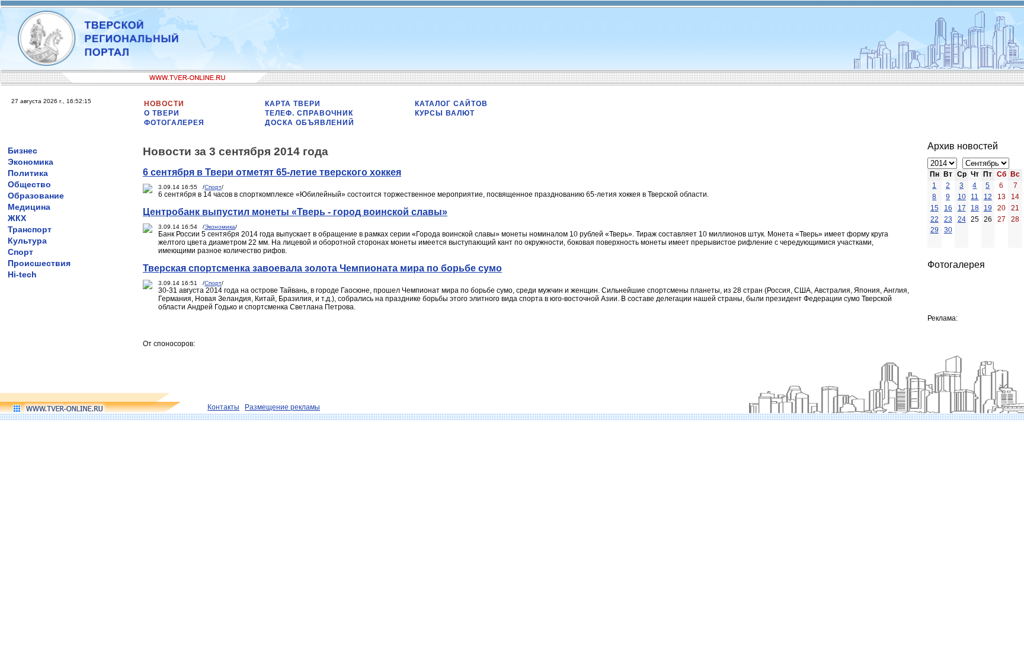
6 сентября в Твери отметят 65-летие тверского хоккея (272, 172)
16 (948, 208)
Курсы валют (445, 113)
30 (948, 230)
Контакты (223, 407)
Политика (28, 173)
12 (988, 197)
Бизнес (22, 150)
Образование (36, 195)
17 (962, 208)
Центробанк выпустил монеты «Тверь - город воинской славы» (295, 212)
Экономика (30, 162)
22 (934, 219)
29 (934, 230)
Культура (27, 240)
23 (948, 219)
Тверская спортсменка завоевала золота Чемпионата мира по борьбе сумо (322, 268)
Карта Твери (293, 104)
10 (962, 197)
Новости (164, 104)
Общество (29, 184)
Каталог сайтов (451, 104)
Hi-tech (22, 274)
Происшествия (39, 263)
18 (975, 208)
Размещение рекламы (282, 407)
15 (934, 208)
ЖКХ (17, 218)
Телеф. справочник (309, 113)
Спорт (20, 252)
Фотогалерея (174, 123)
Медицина (29, 207)
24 (962, 219)
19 (988, 208)
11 (974, 197)
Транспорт (30, 229)
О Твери (162, 113)
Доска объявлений (309, 123)
